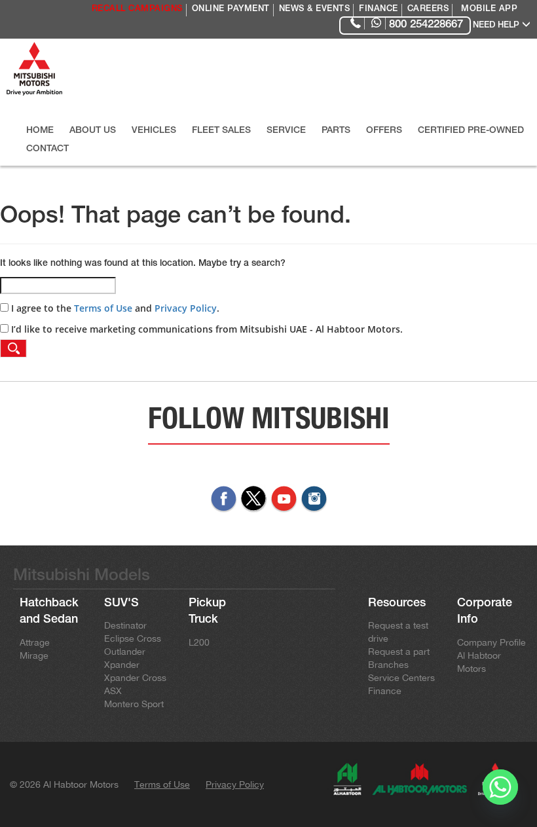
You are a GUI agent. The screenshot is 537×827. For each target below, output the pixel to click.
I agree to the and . (114, 308)
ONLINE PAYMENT (231, 9)
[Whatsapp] (500, 793)
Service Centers (401, 677)
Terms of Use (103, 308)
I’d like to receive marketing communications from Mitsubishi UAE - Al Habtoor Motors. (206, 329)
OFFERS (384, 131)
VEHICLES (154, 131)
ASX (113, 691)
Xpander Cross (135, 677)
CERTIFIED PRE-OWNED (471, 131)
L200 (199, 642)
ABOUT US (92, 131)
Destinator (125, 625)
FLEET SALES (221, 131)
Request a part (399, 651)
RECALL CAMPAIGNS (137, 9)
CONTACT (47, 149)
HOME (40, 131)
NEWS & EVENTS (314, 9)
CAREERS (428, 9)
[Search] (13, 348)
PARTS (336, 131)
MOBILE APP (489, 9)
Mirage (34, 655)
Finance (384, 691)
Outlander (124, 651)
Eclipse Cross (132, 638)
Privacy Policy (186, 308)
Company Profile (491, 642)
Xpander (121, 664)
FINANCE (378, 9)
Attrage (35, 642)
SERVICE (286, 131)
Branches (388, 664)
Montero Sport (134, 704)
